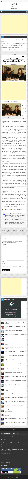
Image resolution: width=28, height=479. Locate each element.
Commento (4, 244)
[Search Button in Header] (27, 12)
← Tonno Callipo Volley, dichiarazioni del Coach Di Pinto (12, 230)
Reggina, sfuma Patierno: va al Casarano (9, 49)
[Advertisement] (14, 24)
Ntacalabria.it (14, 4)
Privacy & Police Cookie (6, 462)
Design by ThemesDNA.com (14, 477)
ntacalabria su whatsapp (6, 453)
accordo (8, 209)
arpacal (11, 209)
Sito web (3, 263)
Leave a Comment (14, 64)
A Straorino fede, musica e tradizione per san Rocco (12, 45)
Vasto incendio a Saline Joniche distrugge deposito (12, 47)
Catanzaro (14, 54)
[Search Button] (14, 429)
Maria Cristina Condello (10, 63)
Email (3, 261)
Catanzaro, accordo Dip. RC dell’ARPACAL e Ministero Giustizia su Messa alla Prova (14, 59)
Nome (3, 258)
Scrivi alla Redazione (5, 461)
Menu (3, 1)
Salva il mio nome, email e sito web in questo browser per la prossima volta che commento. (13, 267)
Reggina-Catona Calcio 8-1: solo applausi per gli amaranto (13, 43)
